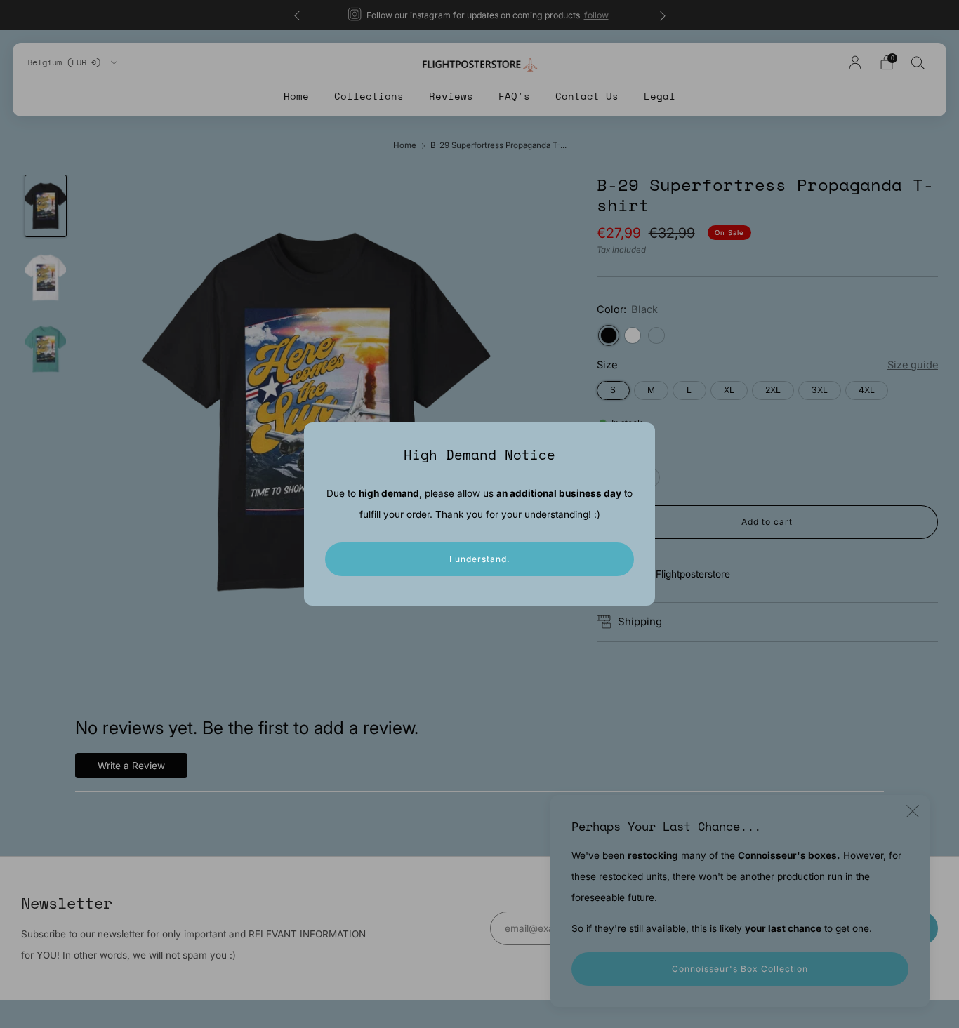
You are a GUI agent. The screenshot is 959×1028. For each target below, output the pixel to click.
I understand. (479, 559)
